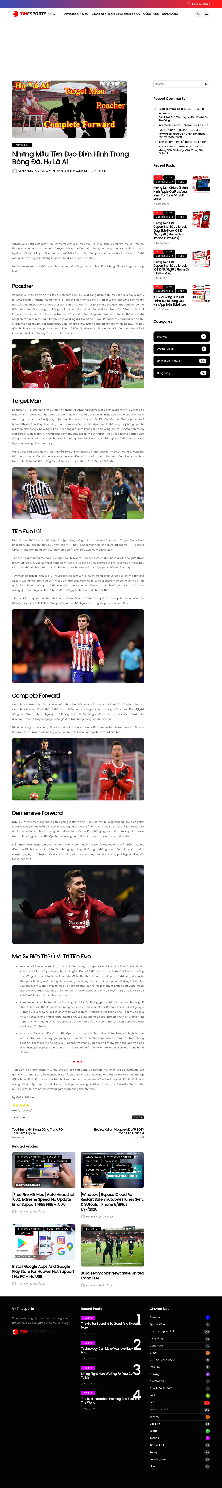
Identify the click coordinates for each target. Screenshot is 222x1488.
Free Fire (40, 1161)
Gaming (154, 1374)
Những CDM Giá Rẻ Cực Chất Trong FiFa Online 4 (181, 152)
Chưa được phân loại (29, 1156)
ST (25, 1118)
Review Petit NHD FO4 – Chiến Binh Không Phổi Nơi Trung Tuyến (182, 135)
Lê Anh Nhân (26, 170)
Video (39, 1165)
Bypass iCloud (93, 1156)
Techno (88, 1318)
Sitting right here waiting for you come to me (109, 1376)
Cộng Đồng (53, 1156)
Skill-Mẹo (155, 1423)
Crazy (153, 1352)
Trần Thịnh (22, 1211)
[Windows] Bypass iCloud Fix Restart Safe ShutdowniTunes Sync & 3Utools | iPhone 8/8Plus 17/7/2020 (112, 1202)
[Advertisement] (111, 54)
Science (154, 1416)
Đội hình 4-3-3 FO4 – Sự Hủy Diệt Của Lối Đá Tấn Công (183, 119)
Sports (153, 1430)
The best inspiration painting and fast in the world (109, 1401)
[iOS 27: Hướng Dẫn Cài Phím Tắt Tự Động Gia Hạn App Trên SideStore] (201, 293)
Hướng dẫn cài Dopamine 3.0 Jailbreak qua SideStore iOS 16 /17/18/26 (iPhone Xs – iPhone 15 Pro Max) (170, 230)
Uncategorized (164, 181)
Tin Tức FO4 (22, 145)
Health (153, 1395)
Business (155, 1317)
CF (17, 1118)
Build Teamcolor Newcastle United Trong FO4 (112, 1275)
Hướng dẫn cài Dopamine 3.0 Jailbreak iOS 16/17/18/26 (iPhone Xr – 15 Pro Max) (171, 267)
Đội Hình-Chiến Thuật (98, 1165)
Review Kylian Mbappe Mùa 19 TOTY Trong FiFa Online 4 (119, 1133)
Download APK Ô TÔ (76, 14)
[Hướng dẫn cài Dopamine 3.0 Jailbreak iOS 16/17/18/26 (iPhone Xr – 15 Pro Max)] (201, 258)
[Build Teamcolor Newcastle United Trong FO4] (112, 1245)
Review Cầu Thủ (59, 1161)
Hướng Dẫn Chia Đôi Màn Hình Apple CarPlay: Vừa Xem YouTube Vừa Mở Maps (170, 193)
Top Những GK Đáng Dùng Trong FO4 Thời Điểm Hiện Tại (38, 1133)
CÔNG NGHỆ (151, 14)
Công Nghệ (23, 1161)
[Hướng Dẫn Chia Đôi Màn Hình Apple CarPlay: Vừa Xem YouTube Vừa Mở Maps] (201, 184)
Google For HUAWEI (96, 1169)
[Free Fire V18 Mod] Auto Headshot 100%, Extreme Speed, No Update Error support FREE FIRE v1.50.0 (43, 1199)
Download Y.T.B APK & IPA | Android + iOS (116, 14)
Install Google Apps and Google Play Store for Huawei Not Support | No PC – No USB (43, 1271)
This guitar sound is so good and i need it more (111, 1326)
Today (169, 177)
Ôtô (158, 177)
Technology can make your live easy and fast (110, 1350)
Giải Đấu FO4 (122, 1165)
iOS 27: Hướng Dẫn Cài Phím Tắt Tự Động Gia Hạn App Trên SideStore (169, 301)
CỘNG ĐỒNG (170, 14)
